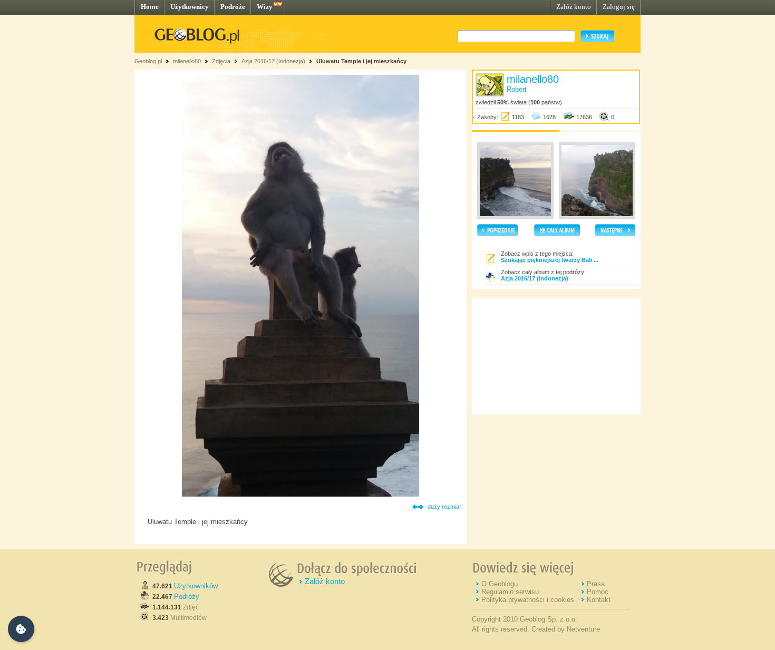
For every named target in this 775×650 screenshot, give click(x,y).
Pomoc (597, 592)
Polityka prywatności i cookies (527, 600)
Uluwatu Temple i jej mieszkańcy (361, 61)
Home (150, 7)
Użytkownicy (189, 7)
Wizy (265, 7)
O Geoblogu (499, 584)
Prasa (596, 584)
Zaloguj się (619, 7)
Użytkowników (196, 586)
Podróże (232, 7)
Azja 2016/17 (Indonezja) (273, 61)
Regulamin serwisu (510, 592)
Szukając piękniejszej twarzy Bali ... (549, 260)
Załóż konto (573, 7)
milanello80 (187, 61)
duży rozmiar (444, 506)
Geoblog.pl (148, 61)
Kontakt (599, 600)
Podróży (186, 596)
